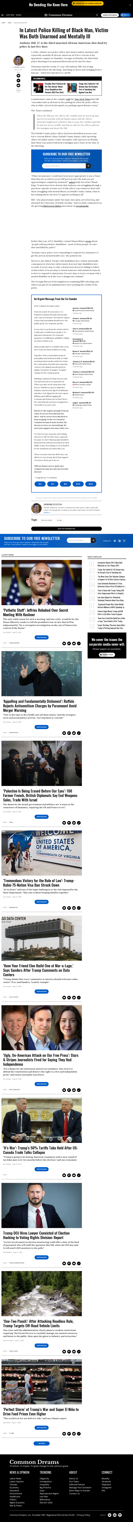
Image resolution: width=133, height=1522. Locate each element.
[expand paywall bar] (130, 5)
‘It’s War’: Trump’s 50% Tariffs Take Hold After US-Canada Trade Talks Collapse (40, 1150)
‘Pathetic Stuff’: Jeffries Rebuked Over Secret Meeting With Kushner (35, 612)
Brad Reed (6, 1423)
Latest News (15, 1478)
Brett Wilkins (7, 1252)
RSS (103, 1490)
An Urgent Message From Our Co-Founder (55, 299)
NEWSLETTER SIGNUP (110, 15)
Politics (13, 1499)
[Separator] (18, 90)
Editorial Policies (77, 1484)
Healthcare (15, 1496)
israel (11, 822)
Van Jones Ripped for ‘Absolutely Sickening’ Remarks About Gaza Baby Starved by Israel (110, 599)
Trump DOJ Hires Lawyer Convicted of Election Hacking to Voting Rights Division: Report (36, 1235)
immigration (13, 907)
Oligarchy (44, 1478)
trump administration (16, 1263)
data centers (13, 997)
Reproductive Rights (49, 1493)
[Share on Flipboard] (18, 80)
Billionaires (45, 1499)
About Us (73, 1478)
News (9, 23)
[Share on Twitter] (18, 75)
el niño (11, 1433)
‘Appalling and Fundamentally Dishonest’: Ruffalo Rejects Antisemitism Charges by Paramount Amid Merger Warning (40, 705)
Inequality (44, 1484)
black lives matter (46, 520)
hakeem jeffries (14, 643)
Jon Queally (7, 632)
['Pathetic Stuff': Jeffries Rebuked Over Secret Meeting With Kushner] (41, 582)
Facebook (106, 1481)
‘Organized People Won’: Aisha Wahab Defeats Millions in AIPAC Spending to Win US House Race (111, 606)
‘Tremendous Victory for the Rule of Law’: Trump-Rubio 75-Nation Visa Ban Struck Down (39, 883)
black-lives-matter (20, 23)
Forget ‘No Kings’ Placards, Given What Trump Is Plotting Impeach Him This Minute (111, 627)
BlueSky (105, 1478)
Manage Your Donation (80, 1487)
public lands (13, 1351)
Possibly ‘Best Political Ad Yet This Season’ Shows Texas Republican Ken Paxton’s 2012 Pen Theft (55, 88)
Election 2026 (46, 1502)
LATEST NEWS (10, 15)
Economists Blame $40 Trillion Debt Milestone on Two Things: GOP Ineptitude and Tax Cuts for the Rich (110, 564)
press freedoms (14, 1089)
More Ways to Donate (79, 1490)
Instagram (107, 1487)
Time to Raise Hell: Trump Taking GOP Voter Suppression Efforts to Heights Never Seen (111, 592)
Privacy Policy (83, 1515)
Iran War (44, 1496)
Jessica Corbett (8, 1340)
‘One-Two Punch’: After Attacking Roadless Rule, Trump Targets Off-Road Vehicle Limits (38, 1323)
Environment (16, 1493)
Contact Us (74, 1493)
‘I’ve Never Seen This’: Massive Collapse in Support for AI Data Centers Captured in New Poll (112, 578)
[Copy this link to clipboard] (79, 643)
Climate (13, 1484)
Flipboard (106, 1484)
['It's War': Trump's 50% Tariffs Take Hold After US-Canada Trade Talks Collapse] (41, 1120)
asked (72, 182)
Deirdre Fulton (19, 67)
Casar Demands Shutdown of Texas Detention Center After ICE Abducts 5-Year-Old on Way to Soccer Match (111, 585)
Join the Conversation (66, 529)
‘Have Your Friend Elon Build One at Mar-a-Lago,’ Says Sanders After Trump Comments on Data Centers (38, 970)
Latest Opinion (17, 1481)
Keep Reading (42, 637)
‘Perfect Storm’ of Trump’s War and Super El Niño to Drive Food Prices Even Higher (41, 1411)
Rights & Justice (17, 1502)
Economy (14, 1487)
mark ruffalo (13, 732)
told (68, 99)
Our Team (74, 1481)
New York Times (82, 99)
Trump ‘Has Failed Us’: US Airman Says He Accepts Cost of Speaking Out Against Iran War (89, 88)
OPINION (18, 15)
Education (14, 1490)
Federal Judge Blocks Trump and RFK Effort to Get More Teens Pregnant (110, 613)
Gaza (42, 1490)
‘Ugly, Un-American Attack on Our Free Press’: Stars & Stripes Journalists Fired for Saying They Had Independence (40, 1059)
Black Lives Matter (52, 206)
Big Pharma (45, 1487)
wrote (88, 241)
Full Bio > (47, 512)
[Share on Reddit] (18, 85)
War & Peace (16, 1505)
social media (82, 206)
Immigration (46, 1481)
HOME (3, 23)
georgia (59, 520)
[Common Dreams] (58, 15)
